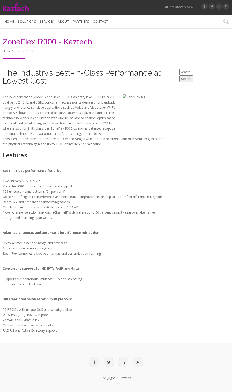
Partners (81, 21)
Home (9, 21)
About (63, 21)
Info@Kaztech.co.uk (182, 7)
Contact (100, 21)
